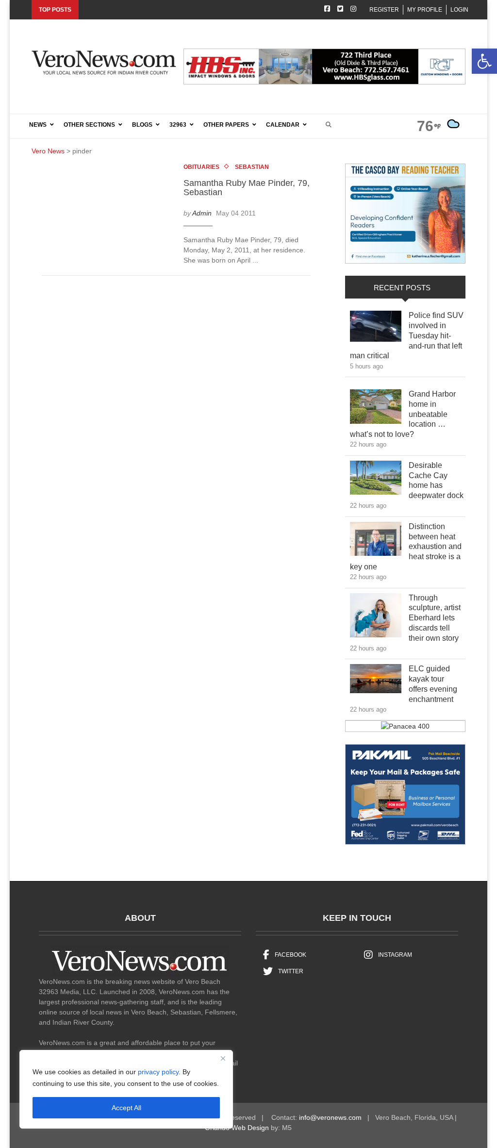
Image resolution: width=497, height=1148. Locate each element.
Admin (202, 213)
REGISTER (384, 9)
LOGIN (459, 9)
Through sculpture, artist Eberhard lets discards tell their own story (436, 618)
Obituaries (201, 167)
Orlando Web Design (237, 1127)
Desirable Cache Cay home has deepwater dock (436, 480)
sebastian (252, 167)
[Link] (375, 329)
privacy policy (158, 1072)
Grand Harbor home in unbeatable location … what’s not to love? (403, 414)
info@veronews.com (330, 1117)
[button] (484, 61)
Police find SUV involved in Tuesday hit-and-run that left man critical (407, 335)
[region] (126, 1089)
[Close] (223, 1058)
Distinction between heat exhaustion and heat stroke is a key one (406, 546)
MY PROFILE (424, 9)
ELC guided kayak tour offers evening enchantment (436, 684)
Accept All (126, 1108)
